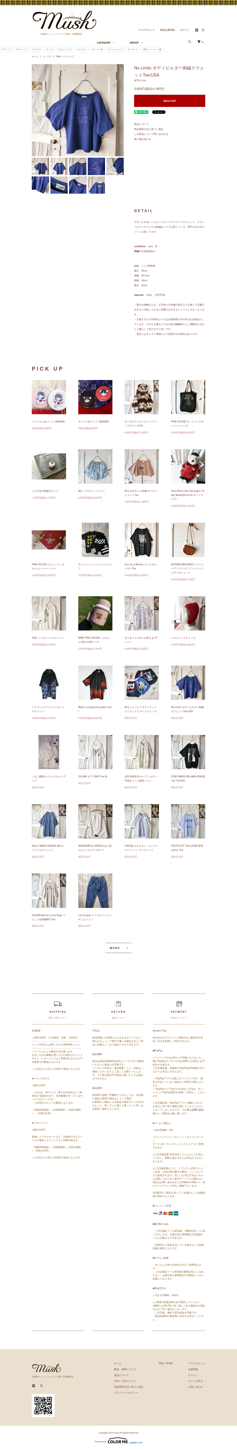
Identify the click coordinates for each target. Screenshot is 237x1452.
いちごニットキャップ (183, 637)
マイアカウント (146, 29)
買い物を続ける (142, 139)
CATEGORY (104, 42)
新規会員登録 (167, 29)
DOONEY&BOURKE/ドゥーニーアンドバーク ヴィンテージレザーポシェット (187, 568)
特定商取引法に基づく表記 (148, 129)
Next (118, 110)
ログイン (185, 29)
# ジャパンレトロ (115, 49)
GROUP (134, 42)
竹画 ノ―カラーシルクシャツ (48, 637)
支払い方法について (125, 1380)
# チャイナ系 (97, 49)
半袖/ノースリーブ (64, 56)
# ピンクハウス (65, 49)
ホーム (35, 56)
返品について (141, 124)
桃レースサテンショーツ (91, 490)
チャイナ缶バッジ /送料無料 (93, 421)
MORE (115, 948)
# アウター (36, 49)
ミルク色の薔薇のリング (45, 490)
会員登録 (193, 1369)
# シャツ (50, 49)
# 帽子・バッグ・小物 (152, 49)
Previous (37, 110)
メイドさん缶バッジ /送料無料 (48, 421)
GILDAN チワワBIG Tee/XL (93, 776)
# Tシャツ (6, 49)
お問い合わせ (167, 1182)
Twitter (185, 1182)
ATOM (169, 1363)
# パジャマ (132, 49)
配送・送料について (125, 1369)
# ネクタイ (82, 49)
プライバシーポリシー (126, 1392)
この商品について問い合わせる (151, 134)
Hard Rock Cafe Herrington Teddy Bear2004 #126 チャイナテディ (187, 495)
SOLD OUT (169, 101)
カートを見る (195, 1380)
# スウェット (21, 49)
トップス (47, 56)
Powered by (100, 1441)
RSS (161, 1363)
